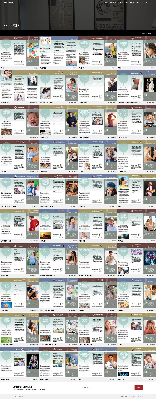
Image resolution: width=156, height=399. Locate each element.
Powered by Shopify (138, 396)
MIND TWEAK (128, 396)
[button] (150, 33)
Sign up (138, 387)
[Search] (143, 3)
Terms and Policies (18, 396)
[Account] (146, 3)
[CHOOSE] (36, 63)
